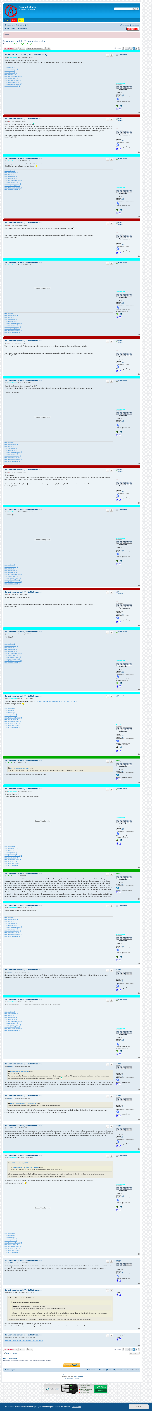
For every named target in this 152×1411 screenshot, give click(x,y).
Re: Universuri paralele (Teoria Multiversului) (26, 54)
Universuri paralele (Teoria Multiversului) (24, 41)
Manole (13, 44)
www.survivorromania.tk (11, 86)
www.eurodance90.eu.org (12, 80)
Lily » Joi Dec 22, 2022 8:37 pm (19, 768)
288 (122, 982)
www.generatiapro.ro (10, 69)
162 (123, 94)
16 (122, 980)
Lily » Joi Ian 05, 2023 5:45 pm (19, 1071)
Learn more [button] (76, 1407)
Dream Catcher (120, 83)
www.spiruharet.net (10, 74)
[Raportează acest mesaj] (107, 55)
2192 (122, 141)
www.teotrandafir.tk (10, 73)
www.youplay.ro (9, 67)
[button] (123, 48)
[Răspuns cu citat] (111, 55)
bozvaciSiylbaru (21, 44)
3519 (122, 95)
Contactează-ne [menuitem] (93, 1369)
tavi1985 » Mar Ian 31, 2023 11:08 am (21, 1163)
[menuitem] (20, 25)
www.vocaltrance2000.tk (12, 82)
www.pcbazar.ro (9, 71)
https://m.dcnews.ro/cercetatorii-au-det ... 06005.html (23, 1340)
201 (122, 771)
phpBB (65, 1374)
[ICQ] (117, 106)
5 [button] (136, 48)
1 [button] (125, 48)
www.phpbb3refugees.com (12, 84)
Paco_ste (30, 44)
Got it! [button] (138, 1407)
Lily (117, 128)
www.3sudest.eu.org (10, 78)
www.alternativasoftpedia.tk (12, 76)
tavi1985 (118, 969)
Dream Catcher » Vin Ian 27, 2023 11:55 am (23, 1103)
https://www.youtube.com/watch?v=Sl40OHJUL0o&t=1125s (54, 701)
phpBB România (78, 1376)
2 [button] (128, 48)
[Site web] (121, 106)
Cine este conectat (10, 1358)
